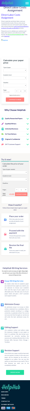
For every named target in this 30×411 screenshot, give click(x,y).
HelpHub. (7, 36)
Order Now (15, 372)
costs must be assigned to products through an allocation (14, 27)
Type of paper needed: (9, 169)
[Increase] (25, 91)
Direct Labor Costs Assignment (10, 16)
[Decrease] (16, 91)
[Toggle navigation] (27, 3)
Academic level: (7, 176)
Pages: (4, 189)
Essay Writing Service (14, 281)
